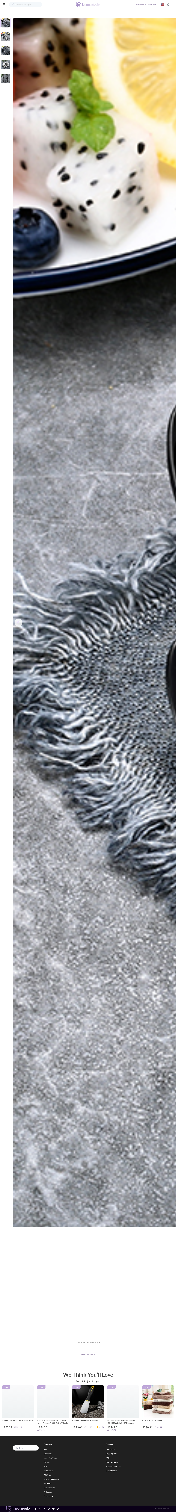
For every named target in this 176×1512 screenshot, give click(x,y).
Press (46, 1466)
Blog (45, 1449)
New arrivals (141, 4)
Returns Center (112, 1462)
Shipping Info (111, 1454)
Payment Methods (113, 1466)
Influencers (48, 1471)
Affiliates (47, 1475)
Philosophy (48, 1492)
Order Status (111, 1471)
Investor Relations (51, 1479)
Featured (152, 4)
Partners (47, 1483)
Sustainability (49, 1488)
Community (48, 1496)
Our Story (48, 1454)
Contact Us (110, 1449)
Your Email (19, 1448)
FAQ (108, 1458)
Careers (47, 1462)
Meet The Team (50, 1458)
